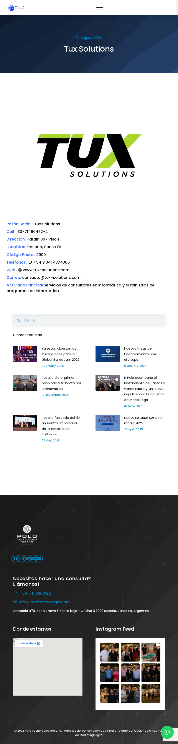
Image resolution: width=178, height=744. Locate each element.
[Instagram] (21, 558)
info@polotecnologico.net (44, 602)
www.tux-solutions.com (46, 270)
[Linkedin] (33, 558)
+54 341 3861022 (35, 593)
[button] (130, 673)
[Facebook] (15, 558)
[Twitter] (27, 558)
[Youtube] (39, 558)
